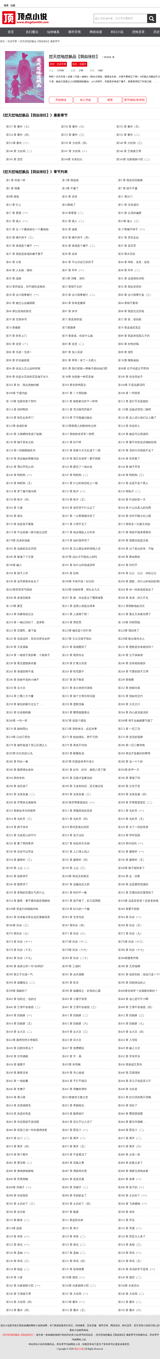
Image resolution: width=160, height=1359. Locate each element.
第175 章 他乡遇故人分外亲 (78, 532)
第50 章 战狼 (13, 278)
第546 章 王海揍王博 (128, 151)
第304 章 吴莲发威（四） (133, 794)
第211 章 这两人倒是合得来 (78, 606)
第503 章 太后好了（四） (77, 1203)
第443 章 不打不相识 (74, 1080)
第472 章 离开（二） (130, 1138)
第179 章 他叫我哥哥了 (76, 540)
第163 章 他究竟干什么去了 (78, 507)
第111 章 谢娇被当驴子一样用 (80, 401)
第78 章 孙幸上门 (16, 335)
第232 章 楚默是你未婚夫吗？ (136, 646)
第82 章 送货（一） (17, 344)
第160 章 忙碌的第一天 (132, 499)
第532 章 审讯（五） (130, 1261)
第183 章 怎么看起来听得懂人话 (81, 548)
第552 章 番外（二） (128, 134)
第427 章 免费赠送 (73, 1048)
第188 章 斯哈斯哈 (129, 556)
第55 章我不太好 (72, 286)
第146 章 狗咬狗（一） (20, 475)
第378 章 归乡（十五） (20, 949)
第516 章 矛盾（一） (130, 1228)
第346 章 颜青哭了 (17, 884)
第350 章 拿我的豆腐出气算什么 (25, 892)
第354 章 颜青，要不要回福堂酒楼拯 (28, 900)
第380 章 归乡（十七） (132, 949)
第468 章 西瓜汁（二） (132, 1130)
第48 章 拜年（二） (129, 270)
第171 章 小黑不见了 (74, 524)
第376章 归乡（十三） (131, 941)
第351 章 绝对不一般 (74, 892)
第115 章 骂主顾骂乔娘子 (77, 409)
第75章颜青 (69, 327)
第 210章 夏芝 (14, 606)
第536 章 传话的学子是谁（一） (137, 1269)
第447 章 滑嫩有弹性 (74, 1089)
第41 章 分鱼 (13, 262)
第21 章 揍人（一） (17, 221)
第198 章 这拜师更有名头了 (22, 581)
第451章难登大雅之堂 (75, 1097)
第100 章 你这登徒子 (130, 376)
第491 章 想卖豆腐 (73, 1179)
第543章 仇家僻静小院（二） (133, 159)
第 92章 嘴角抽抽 (128, 360)
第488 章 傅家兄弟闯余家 (133, 1171)
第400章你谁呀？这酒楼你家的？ (138, 990)
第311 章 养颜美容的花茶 (77, 810)
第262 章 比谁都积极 (18, 712)
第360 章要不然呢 (128, 908)
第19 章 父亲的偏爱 (129, 213)
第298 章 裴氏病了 (17, 786)
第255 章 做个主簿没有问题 (78, 696)
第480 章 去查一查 (129, 1154)
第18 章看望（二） (73, 213)
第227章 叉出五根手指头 (77, 638)
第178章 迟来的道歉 (18, 540)
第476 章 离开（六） (130, 1146)
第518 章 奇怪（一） (18, 1236)
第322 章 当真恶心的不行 (21, 835)
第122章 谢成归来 (16, 425)
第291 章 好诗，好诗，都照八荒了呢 (84, 769)
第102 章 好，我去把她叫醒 (22, 384)
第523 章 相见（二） (74, 1244)
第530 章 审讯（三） (18, 1261)
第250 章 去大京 (15, 687)
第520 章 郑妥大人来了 (132, 1236)
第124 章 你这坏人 (129, 425)
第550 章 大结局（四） (75, 143)
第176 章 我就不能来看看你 (134, 532)
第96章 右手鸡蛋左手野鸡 (133, 368)
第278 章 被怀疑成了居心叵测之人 (26, 745)
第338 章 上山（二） (18, 868)
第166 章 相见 (14, 515)
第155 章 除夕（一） (74, 491)
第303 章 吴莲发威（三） (77, 794)
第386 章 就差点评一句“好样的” (25, 966)
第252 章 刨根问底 (129, 687)
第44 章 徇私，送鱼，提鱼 (134, 262)
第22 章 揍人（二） (73, 221)
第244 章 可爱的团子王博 (133, 671)
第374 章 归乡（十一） (20, 941)
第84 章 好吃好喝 (128, 344)
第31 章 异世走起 (128, 237)
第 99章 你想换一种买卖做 (78, 376)
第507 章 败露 (70, 1211)
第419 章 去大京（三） (76, 1031)
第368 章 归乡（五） (130, 925)
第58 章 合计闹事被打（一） (23, 294)
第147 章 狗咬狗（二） (76, 475)
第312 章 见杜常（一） (132, 810)
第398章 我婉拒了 (16, 990)
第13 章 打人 (13, 204)
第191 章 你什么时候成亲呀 (78, 565)
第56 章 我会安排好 (129, 286)
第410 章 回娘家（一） (20, 1015)
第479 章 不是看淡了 (74, 1154)
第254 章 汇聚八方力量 (20, 696)
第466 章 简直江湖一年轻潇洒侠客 (26, 1130)
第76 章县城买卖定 (129, 327)
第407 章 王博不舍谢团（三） (80, 1007)
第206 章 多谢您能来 (18, 597)
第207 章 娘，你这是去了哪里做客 (82, 597)
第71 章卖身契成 (72, 319)
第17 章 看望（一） (17, 213)
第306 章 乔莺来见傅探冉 (21, 802)
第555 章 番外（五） (128, 126)
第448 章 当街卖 (127, 1089)
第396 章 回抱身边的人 (132, 982)
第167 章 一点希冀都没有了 (78, 515)
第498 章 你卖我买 (17, 1195)
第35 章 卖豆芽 (127, 245)
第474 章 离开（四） (18, 1146)
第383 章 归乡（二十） (76, 958)
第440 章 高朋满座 (129, 1072)
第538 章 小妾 (14, 1277)
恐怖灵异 (138, 32)
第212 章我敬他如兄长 (131, 606)
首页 (11, 32)
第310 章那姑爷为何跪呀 (21, 810)
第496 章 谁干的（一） (132, 1187)
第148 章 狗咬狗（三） (132, 475)
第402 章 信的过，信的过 (21, 999)
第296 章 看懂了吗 (129, 777)
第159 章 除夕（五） (74, 499)
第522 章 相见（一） (18, 1244)
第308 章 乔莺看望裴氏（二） (136, 802)
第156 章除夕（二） (130, 491)
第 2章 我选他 (70, 180)
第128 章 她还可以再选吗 (133, 434)
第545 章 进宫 (14, 159)
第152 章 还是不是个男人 (133, 483)
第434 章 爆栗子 (15, 1064)
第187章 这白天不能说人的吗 (79, 556)
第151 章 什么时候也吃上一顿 (80, 483)
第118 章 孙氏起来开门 (20, 417)
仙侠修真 (53, 32)
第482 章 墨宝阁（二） (20, 1162)
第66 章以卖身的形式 (18, 311)
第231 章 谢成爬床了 (74, 646)
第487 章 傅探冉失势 (74, 1171)
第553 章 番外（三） (73, 134)
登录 (6, 5)
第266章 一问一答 (16, 720)
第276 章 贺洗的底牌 (130, 737)
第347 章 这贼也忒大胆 (76, 884)
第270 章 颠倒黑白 (17, 728)
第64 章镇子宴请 (128, 303)
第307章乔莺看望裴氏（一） (79, 802)
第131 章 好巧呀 (71, 442)
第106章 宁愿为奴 (16, 393)
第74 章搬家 (13, 327)
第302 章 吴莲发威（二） (21, 794)
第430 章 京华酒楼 (17, 1056)
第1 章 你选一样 (15, 180)
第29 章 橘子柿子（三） (20, 237)
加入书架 (85, 99)
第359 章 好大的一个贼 (76, 908)
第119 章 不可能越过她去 (77, 417)
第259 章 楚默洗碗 (73, 704)
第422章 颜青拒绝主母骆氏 (22, 1040)
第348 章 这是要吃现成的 (133, 884)
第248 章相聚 (126, 679)
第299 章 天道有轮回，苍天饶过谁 (82, 786)
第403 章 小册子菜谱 (74, 999)
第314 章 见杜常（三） (20, 818)
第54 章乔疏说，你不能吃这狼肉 (25, 286)
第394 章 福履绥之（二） (21, 982)
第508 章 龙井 (126, 1211)
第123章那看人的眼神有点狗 (79, 425)
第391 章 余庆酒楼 (73, 974)
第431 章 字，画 (71, 1056)
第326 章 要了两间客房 (20, 843)
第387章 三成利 (71, 966)
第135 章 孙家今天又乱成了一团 (81, 450)
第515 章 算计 (70, 1228)
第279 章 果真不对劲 (74, 745)
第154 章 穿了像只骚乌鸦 (21, 491)
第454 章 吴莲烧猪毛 (18, 1105)
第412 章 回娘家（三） (132, 1015)
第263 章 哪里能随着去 (76, 712)
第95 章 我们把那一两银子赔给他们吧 (84, 368)
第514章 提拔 (14, 1228)
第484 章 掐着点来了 (130, 1162)
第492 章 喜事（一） (130, 1179)
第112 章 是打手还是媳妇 (133, 401)
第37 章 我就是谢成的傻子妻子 (24, 253)
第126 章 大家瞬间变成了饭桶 (24, 434)
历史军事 (12, 41)
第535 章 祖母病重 (73, 1269)
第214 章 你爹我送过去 (20, 614)
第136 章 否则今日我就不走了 (136, 450)
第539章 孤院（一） (74, 1277)
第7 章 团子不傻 (127, 188)
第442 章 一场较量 (17, 1080)
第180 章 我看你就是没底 (133, 540)
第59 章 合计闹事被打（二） (79, 294)
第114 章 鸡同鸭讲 (17, 409)
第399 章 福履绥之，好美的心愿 (81, 990)
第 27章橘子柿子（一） (132, 229)
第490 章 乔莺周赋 (17, 1179)
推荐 (110, 99)
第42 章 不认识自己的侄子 (78, 262)
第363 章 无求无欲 (73, 917)
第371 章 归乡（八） (74, 933)
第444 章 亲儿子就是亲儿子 (134, 1080)
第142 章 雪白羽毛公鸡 (20, 466)
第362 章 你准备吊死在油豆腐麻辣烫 (28, 917)
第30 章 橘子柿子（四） (76, 237)
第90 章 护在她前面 (17, 360)
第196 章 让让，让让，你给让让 (137, 573)
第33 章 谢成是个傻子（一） (23, 245)
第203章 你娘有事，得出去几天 (81, 589)
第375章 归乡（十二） (75, 941)
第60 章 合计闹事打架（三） (135, 294)
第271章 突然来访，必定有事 (79, 728)
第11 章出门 (125, 196)
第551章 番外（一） (18, 143)
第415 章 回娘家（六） (76, 1023)
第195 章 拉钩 (70, 573)
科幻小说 (117, 32)
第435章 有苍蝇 (71, 1064)
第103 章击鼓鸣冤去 (74, 384)
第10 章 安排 (69, 196)
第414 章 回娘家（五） (20, 1023)
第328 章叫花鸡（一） (131, 843)
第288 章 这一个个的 (130, 761)
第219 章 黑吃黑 (71, 622)
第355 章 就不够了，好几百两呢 (81, 900)
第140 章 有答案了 (129, 458)
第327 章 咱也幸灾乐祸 (76, 843)
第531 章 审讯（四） (74, 1261)
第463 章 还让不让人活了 (77, 1121)
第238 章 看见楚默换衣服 (21, 663)
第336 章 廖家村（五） (132, 859)
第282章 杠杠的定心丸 (19, 753)
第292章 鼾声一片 (128, 769)
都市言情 (74, 32)
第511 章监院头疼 (72, 1220)
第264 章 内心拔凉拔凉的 (133, 712)
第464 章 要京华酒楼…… (133, 1121)
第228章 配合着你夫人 (131, 638)
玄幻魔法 (32, 32)
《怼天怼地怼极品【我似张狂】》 (18, 1334)
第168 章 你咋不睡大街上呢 (134, 515)
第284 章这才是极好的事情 (134, 753)
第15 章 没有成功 (128, 204)
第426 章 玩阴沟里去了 (20, 1048)
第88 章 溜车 (125, 352)
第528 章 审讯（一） (130, 1252)
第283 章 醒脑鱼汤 (73, 753)
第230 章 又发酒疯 (17, 646)
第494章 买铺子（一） (19, 1187)
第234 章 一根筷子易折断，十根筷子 (28, 655)
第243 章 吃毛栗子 (73, 671)
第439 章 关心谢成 (73, 1072)
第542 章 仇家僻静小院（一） (24, 1285)
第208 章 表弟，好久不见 (133, 597)
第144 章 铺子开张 (129, 466)
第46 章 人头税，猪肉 (19, 270)
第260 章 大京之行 (129, 704)
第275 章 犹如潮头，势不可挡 (80, 737)
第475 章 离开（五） (74, 1146)
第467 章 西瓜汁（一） (76, 1130)
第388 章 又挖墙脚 (129, 966)
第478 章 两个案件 (17, 1154)
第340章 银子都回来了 (131, 868)
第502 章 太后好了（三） (21, 1203)
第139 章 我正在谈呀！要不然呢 (81, 458)
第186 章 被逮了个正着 (20, 556)
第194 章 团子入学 (17, 573)
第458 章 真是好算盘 (18, 1113)
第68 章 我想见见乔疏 (131, 311)
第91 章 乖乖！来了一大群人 (79, 360)
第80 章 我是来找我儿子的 (134, 335)
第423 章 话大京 (71, 1040)
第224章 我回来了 (128, 630)
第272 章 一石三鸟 (129, 728)
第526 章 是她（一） (18, 1252)
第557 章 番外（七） (18, 126)
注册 (13, 5)
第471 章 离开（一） (74, 1138)
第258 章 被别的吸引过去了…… (25, 704)
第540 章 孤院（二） (130, 1277)
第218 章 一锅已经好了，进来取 (25, 622)
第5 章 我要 (13, 188)
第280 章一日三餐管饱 (131, 745)
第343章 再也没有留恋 (75, 876)
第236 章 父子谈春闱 (130, 655)
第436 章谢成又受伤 (130, 1064)
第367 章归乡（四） (74, 925)
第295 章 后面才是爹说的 (77, 777)
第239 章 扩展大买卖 (74, 663)
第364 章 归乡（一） (130, 917)
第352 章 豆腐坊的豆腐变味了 (136, 892)
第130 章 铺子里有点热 (20, 442)
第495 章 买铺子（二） (76, 1187)
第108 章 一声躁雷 (129, 393)
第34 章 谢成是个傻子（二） (79, 245)
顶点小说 (79, 1348)
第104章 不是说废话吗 (131, 384)
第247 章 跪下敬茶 (73, 679)
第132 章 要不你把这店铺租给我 (137, 442)
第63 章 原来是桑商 (73, 303)
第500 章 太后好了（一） (133, 1195)
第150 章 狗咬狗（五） (20, 483)
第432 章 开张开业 (129, 1056)
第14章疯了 (69, 204)
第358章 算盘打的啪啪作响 (22, 908)
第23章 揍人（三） (129, 221)
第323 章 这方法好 (73, 835)
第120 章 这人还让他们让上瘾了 (137, 417)
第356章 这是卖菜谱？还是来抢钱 (138, 900)
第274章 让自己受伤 (18, 737)
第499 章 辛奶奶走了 (74, 1195)
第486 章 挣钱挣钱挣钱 (20, 1171)
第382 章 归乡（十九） (20, 958)
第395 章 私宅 (70, 982)
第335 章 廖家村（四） (76, 859)
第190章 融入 (14, 565)
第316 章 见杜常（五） (132, 818)
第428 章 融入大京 (129, 1048)
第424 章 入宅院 (127, 1040)
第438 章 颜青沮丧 (17, 1072)
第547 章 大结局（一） (75, 151)
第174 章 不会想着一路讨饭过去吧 (26, 532)
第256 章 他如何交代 (130, 696)
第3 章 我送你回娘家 (130, 180)
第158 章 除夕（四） (18, 499)
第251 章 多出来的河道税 (77, 687)
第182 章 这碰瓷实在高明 (21, 548)
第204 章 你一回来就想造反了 (136, 589)
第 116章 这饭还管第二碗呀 (134, 409)
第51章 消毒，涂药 (73, 278)
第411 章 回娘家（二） (76, 1015)
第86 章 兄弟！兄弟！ (19, 352)
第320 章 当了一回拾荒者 (133, 827)
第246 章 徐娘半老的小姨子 (22, 679)
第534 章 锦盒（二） (18, 1269)
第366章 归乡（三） (18, 925)
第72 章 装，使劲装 (129, 319)
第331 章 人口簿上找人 (76, 851)
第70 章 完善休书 (16, 319)
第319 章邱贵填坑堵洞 (75, 827)
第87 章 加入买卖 (72, 352)
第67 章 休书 (69, 311)
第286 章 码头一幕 (17, 761)
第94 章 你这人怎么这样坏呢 (23, 368)
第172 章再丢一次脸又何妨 (134, 524)
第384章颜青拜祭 (128, 958)
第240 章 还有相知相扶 (132, 663)
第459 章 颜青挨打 (73, 1113)
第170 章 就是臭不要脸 (20, 524)
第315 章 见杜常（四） (76, 818)
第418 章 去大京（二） (20, 1031)
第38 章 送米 (69, 253)
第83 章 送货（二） (73, 344)
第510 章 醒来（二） (18, 1220)
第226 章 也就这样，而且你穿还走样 (28, 638)
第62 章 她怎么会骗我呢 (20, 303)
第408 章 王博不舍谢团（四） (136, 1007)
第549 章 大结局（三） (130, 143)
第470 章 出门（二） (18, 1138)
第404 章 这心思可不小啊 (133, 999)
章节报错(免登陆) (134, 99)
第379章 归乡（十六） (75, 949)
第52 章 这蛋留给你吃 (131, 278)
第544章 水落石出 (71, 159)
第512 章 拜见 (126, 1220)
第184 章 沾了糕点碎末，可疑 (136, 548)
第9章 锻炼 (12, 196)
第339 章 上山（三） (74, 868)
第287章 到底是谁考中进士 (78, 761)
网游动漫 (96, 32)
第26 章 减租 (69, 229)
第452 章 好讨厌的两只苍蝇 (134, 1097)
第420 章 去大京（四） (132, 1031)
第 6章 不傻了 (70, 188)
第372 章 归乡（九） (130, 933)
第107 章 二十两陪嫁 (74, 393)
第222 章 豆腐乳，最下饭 (21, 630)
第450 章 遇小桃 (15, 1097)
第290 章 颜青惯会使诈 (20, 769)
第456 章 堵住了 (127, 1105)
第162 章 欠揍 (14, 507)
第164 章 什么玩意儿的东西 (134, 507)
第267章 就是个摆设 (74, 720)
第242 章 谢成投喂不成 (20, 671)
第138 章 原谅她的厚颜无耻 (22, 458)
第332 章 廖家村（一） (132, 851)
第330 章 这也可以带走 (20, 851)
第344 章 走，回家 (129, 876)
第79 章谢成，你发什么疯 (77, 335)
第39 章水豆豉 (126, 253)
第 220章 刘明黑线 (129, 622)
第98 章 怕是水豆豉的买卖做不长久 (27, 376)
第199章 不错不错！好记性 (78, 581)
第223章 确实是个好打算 (77, 630)
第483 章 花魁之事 (73, 1162)
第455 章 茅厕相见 (73, 1105)
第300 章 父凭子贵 (129, 786)
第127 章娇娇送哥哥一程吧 (78, 434)
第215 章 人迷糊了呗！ (76, 614)
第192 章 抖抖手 (127, 565)
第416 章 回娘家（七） (132, 1023)
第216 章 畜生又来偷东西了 (134, 614)
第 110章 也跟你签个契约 (21, 401)
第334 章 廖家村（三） (20, 859)
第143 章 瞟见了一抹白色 (77, 466)
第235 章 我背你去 (73, 655)
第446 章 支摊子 (15, 1089)
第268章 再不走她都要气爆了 (135, 720)
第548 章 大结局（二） (20, 151)
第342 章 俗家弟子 (17, 876)
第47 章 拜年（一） (73, 270)
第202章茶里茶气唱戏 (19, 589)
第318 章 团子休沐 (17, 827)
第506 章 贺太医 (15, 1211)
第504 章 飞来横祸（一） (133, 1203)
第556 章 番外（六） (73, 126)
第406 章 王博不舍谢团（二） (24, 1007)
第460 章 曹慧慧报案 (130, 1113)
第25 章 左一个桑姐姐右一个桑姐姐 (27, 229)
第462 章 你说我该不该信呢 (22, 1121)
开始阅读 (60, 99)
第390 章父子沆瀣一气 (19, 974)
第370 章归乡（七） (18, 933)
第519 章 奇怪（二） (74, 1236)
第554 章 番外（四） (18, 134)
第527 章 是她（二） (74, 1252)
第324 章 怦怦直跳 (129, 835)
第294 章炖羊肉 (15, 777)
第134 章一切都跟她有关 (21, 450)
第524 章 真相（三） (130, 1244)
